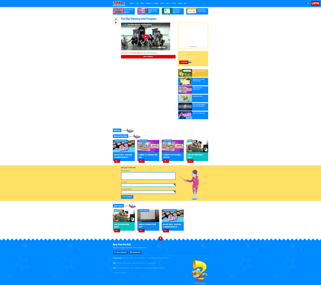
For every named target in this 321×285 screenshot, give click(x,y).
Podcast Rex (161, 268)
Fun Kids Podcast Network (150, 268)
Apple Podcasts (121, 252)
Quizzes (156, 3)
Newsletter (136, 252)
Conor (144, 263)
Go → (117, 161)
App (185, 3)
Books (162, 3)
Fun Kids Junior (151, 263)
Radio (132, 3)
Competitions (142, 258)
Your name (124, 182)
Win (138, 3)
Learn (167, 3)
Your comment (125, 171)
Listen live (184, 62)
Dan (138, 263)
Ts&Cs (132, 268)
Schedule (119, 263)
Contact (180, 3)
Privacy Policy (138, 268)
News (123, 258)
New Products (165, 258)
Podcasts (148, 3)
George (134, 263)
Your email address (126, 189)
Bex (141, 263)
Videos (142, 3)
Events (174, 3)
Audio (131, 258)
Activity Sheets (151, 258)
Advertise (126, 268)
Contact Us (120, 268)
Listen (315, 3)
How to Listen (127, 263)
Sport (127, 258)
